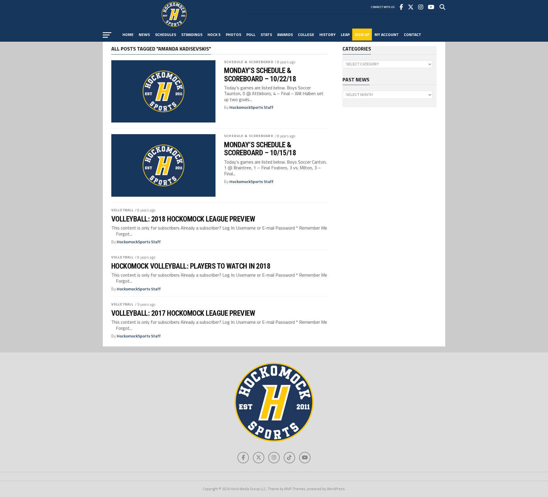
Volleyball (122, 210)
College (306, 34)
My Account (386, 34)
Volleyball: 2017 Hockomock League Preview (183, 313)
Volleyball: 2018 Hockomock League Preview (183, 219)
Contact (412, 34)
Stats (266, 34)
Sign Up (362, 34)
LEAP (345, 34)
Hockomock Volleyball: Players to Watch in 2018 (190, 266)
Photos (233, 34)
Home (128, 34)
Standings (191, 34)
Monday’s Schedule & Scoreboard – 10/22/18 (260, 75)
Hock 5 (214, 34)
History (327, 34)
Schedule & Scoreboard (248, 62)
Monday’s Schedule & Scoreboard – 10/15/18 (260, 149)
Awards (285, 34)
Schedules (165, 34)
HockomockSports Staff (251, 107)
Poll (250, 34)
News (144, 34)
